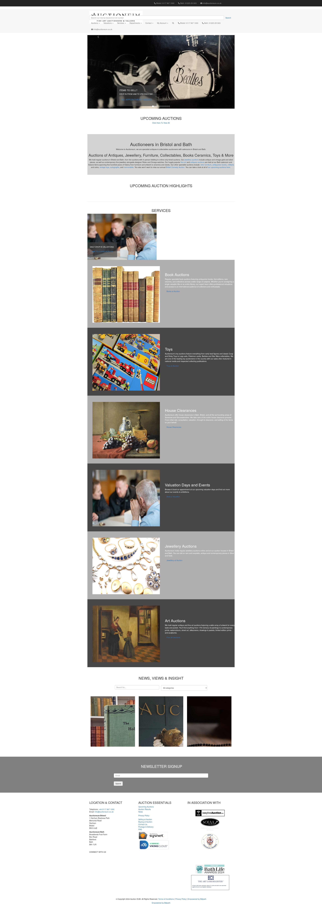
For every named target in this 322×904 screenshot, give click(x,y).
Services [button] (121, 23)
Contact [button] (148, 23)
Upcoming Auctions (146, 806)
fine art (183, 162)
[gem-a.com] (210, 841)
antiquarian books (219, 164)
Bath (197, 415)
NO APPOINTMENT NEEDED (137, 99)
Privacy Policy (143, 815)
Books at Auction (173, 291)
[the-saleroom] (210, 857)
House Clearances (174, 427)
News (140, 811)
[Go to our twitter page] (228, 1)
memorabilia (129, 167)
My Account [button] (162, 23)
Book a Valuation (173, 496)
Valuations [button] (108, 23)
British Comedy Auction (175, 167)
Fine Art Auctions (173, 637)
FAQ (140, 829)
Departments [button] (135, 23)
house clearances (186, 415)
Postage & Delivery (145, 827)
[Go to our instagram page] (232, 1)
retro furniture (205, 164)
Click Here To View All (161, 123)
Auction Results (144, 809)
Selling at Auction (145, 819)
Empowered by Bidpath (197, 899)
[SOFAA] (210, 813)
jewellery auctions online (195, 550)
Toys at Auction (173, 366)
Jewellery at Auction (174, 560)
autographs (114, 167)
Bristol (202, 415)
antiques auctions (197, 162)
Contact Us (142, 824)
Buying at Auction (145, 822)
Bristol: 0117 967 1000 (165, 3)
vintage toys (104, 167)
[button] (173, 23)
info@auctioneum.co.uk (211, 3)
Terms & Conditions (166, 899)
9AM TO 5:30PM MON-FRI (102, 251)
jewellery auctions (192, 159)
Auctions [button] (94, 23)
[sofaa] (210, 824)
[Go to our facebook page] (224, 1)
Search (228, 17)
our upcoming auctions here (219, 167)
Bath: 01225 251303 (188, 3)
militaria (231, 164)
